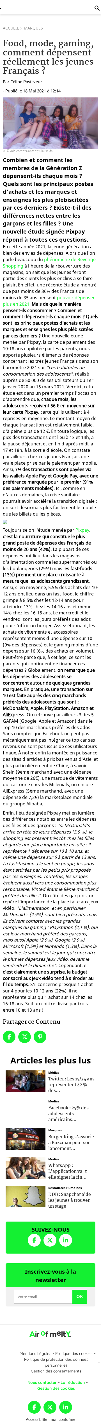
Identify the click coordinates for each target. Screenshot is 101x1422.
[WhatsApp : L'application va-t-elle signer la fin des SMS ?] (25, 1167)
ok (79, 1296)
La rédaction (73, 1382)
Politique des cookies (74, 1353)
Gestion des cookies (56, 1388)
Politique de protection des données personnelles (56, 1362)
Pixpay (82, 530)
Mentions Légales (35, 1353)
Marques (33, 28)
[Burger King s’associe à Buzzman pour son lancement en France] (25, 1138)
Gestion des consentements (56, 1371)
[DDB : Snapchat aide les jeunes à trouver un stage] (25, 1196)
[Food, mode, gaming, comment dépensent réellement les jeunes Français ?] (50, 123)
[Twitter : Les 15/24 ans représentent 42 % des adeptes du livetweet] (25, 1080)
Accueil (11, 28)
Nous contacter (42, 1382)
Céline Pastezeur (26, 81)
